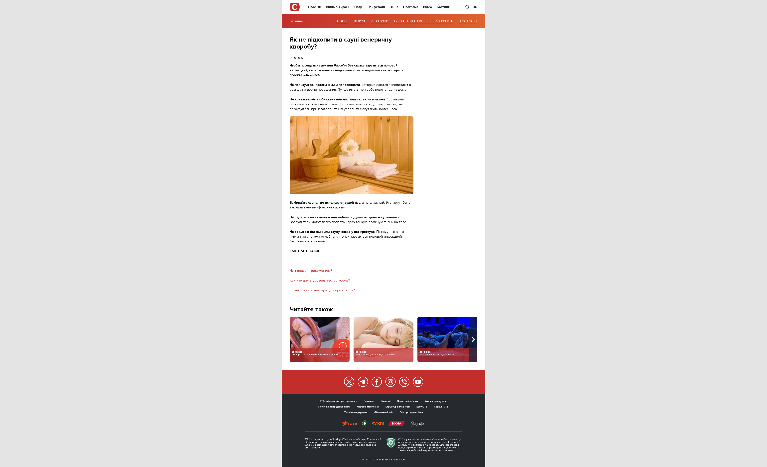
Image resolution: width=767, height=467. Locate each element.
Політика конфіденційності (334, 406)
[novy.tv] (365, 423)
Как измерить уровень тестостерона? (320, 280)
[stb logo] (295, 7)
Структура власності (397, 406)
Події (358, 7)
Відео (427, 7)
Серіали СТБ (441, 406)
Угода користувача (436, 401)
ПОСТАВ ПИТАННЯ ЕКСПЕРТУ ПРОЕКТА (423, 21)
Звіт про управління (411, 412)
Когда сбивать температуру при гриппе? (322, 290)
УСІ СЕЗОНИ (379, 21)
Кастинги (444, 7)
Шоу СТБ (421, 406)
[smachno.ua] (417, 423)
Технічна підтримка (356, 412)
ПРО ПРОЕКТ (468, 21)
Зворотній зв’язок (407, 401)
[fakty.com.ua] (378, 423)
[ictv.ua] (349, 423)
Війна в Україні (338, 7)
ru (475, 7)
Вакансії (385, 401)
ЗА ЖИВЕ (341, 21)
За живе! (296, 21)
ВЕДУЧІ (359, 21)
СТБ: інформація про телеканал (338, 401)
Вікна (394, 7)
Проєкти (314, 7)
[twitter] (349, 382)
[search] (467, 7)
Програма (410, 7)
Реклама (369, 401)
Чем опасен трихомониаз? (311, 271)
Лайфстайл (376, 7)
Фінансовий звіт (383, 412)
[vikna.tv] (396, 423)
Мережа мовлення (368, 406)
